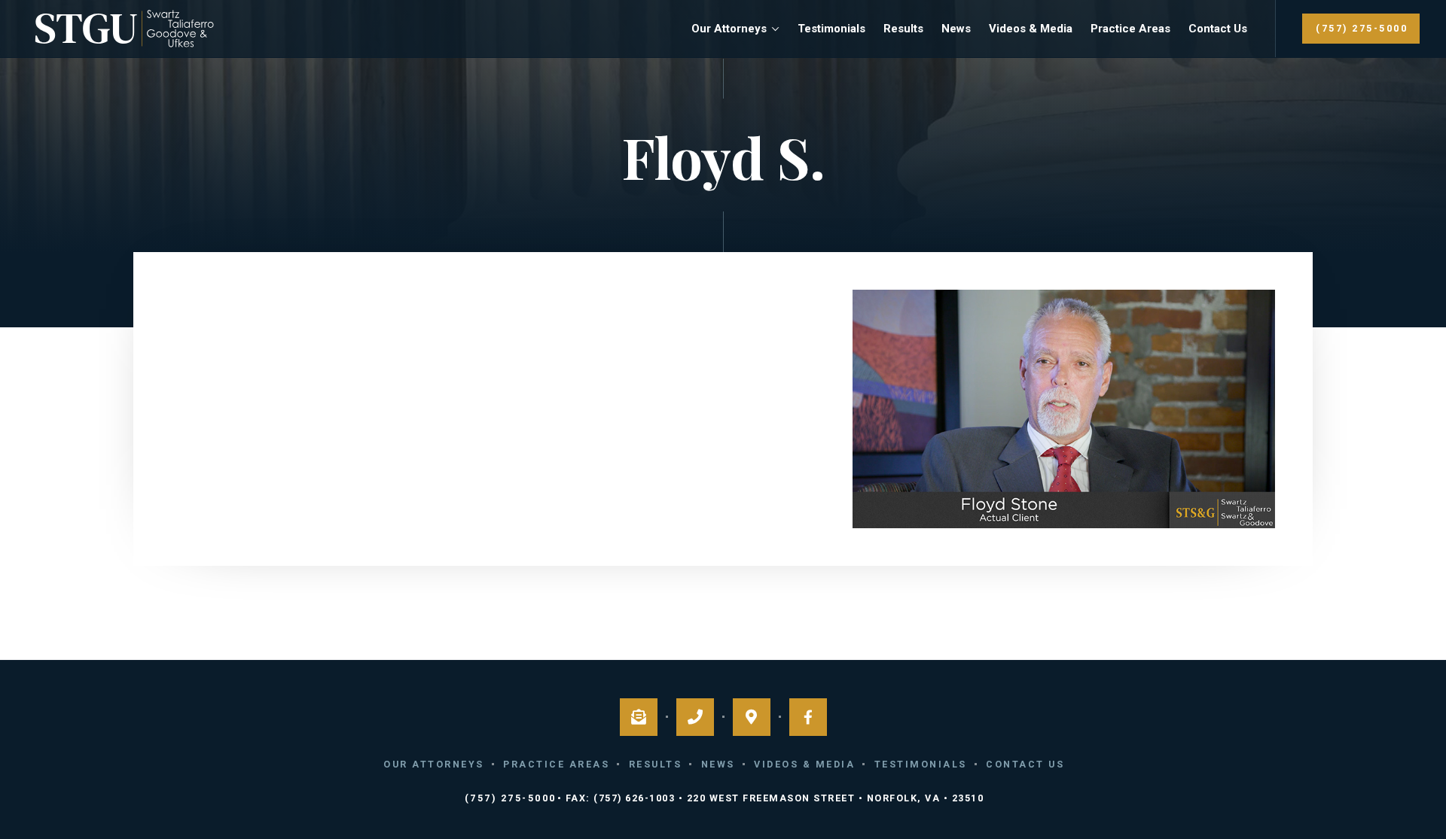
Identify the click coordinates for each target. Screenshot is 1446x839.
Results (903, 28)
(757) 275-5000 (1362, 28)
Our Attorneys (729, 28)
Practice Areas (1130, 28)
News (956, 28)
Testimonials (831, 28)
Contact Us (1217, 28)
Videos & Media (1030, 28)
